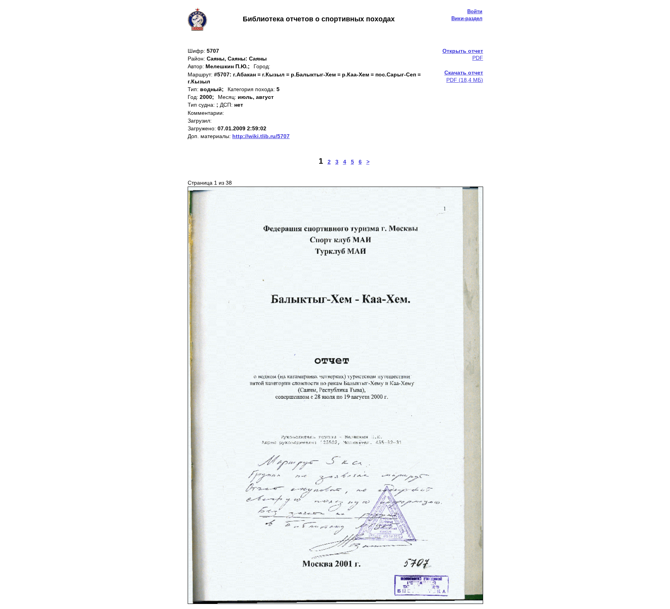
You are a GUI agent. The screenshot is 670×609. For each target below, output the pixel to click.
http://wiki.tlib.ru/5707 (261, 136)
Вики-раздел (466, 18)
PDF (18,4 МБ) (463, 76)
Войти (474, 11)
